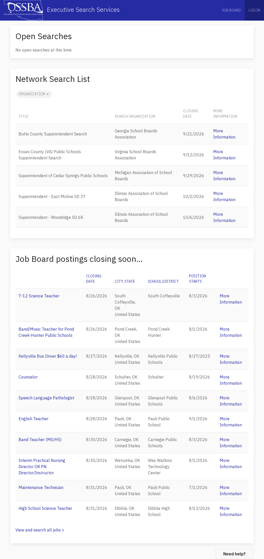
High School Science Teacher (45, 508)
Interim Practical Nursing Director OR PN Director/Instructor (42, 466)
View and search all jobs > (39, 529)
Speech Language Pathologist (46, 397)
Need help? (234, 553)
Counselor (28, 377)
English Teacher (33, 418)
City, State (125, 281)
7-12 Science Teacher (39, 295)
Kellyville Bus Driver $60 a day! (48, 356)
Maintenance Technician (41, 487)
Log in (254, 10)
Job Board (231, 10)
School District (163, 281)
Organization (32, 94)
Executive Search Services (82, 9)
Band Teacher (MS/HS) (40, 439)
